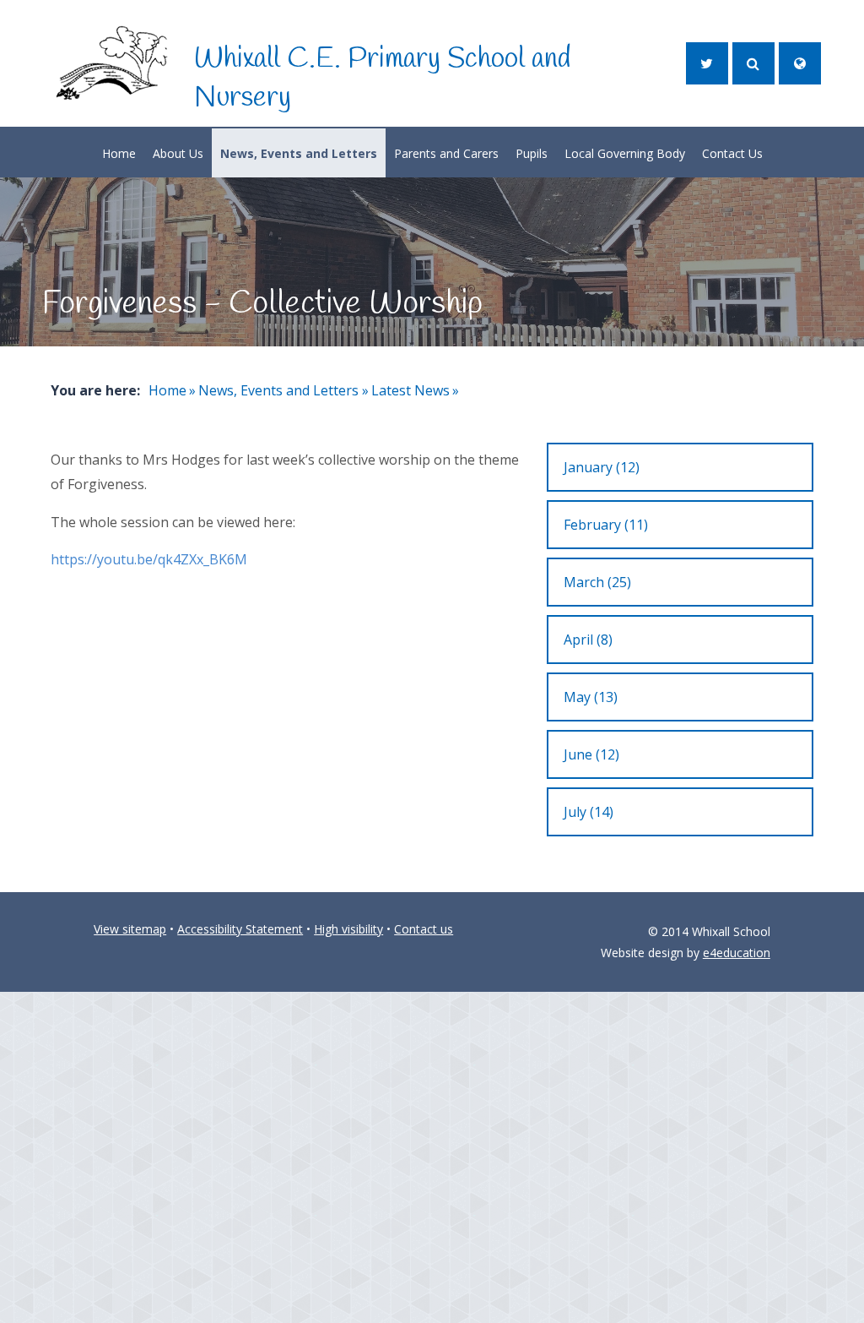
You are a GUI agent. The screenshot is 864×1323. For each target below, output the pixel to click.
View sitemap (130, 929)
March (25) (597, 582)
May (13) (591, 697)
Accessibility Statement (240, 929)
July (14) (588, 812)
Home (167, 390)
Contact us (423, 929)
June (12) (591, 754)
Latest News (410, 390)
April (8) (588, 639)
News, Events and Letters (278, 390)
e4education (736, 953)
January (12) (602, 467)
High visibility (348, 929)
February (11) (606, 524)
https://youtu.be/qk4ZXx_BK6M (149, 559)
